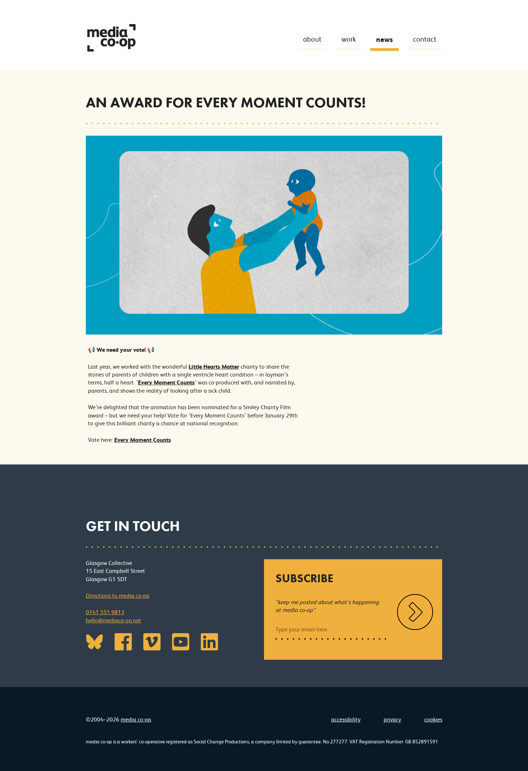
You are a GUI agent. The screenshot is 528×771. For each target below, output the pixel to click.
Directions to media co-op (117, 595)
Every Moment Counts (166, 382)
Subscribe (304, 578)
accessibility (346, 719)
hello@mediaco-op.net (113, 620)
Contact (424, 39)
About (312, 39)
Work (349, 39)
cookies (433, 719)
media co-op (136, 719)
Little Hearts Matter (214, 366)
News (384, 39)
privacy (392, 719)
